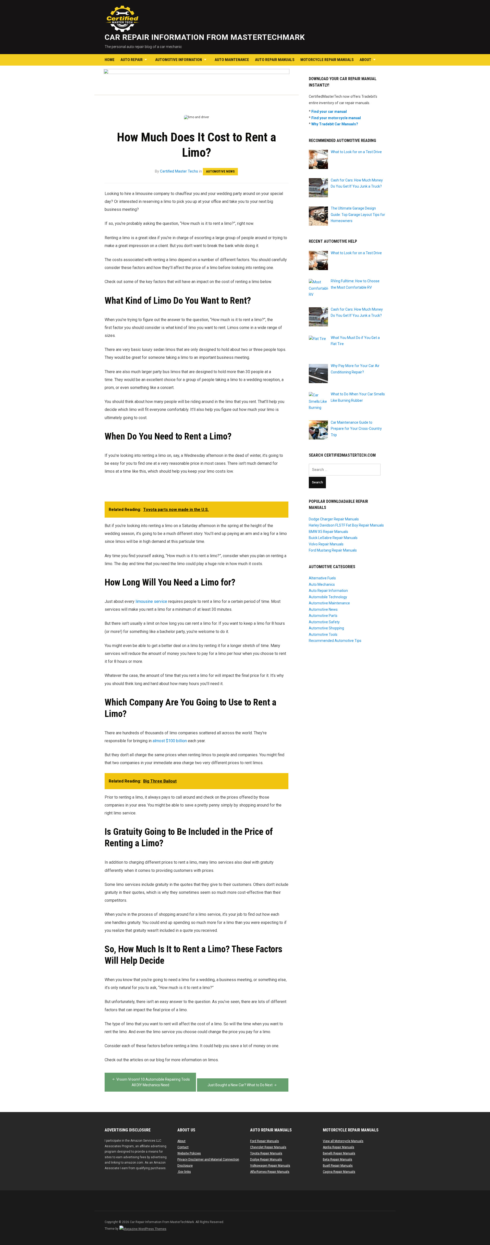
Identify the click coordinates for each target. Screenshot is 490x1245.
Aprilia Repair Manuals (338, 1147)
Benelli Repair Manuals (339, 1153)
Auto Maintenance (232, 59)
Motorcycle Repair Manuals (327, 59)
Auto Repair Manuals (275, 59)
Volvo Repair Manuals (326, 544)
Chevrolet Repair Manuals (268, 1147)
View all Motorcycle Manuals (343, 1141)
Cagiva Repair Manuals (339, 1172)
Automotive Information (178, 59)
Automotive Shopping (326, 628)
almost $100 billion (170, 740)
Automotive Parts (323, 616)
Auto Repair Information (328, 591)
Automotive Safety (324, 622)
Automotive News (220, 171)
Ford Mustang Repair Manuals (333, 550)
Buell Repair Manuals (338, 1165)
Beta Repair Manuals (337, 1159)
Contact (183, 1147)
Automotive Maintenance (329, 603)
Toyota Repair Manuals (266, 1153)
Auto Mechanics (322, 584)
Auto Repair (131, 59)
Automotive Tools (323, 634)
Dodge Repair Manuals (266, 1159)
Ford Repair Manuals (264, 1141)
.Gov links (184, 1172)
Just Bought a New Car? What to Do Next (240, 1085)
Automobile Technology (328, 597)
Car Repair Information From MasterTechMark (205, 37)
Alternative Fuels (322, 578)
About (365, 59)
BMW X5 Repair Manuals (328, 532)
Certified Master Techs (179, 171)
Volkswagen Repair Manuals (270, 1165)
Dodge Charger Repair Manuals (334, 519)
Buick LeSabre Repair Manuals (333, 538)
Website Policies (189, 1153)
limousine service (151, 601)
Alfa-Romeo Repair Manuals (269, 1172)
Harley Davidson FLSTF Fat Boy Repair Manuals (346, 525)
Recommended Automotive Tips (335, 641)
